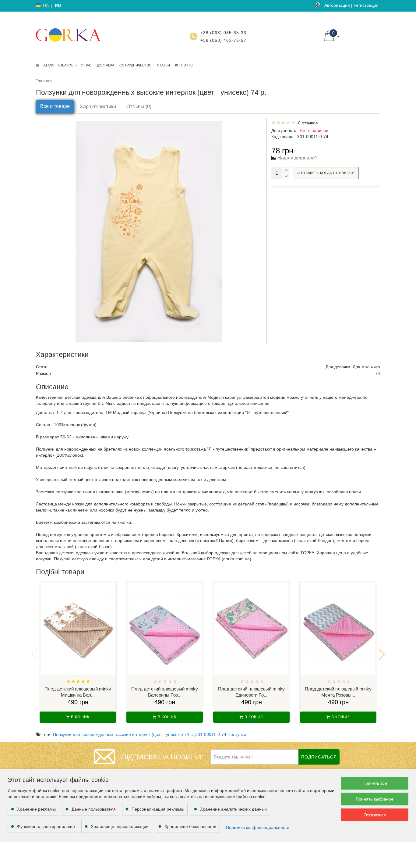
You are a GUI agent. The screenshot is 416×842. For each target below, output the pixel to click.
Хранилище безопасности (190, 826)
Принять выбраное (374, 799)
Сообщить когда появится (326, 173)
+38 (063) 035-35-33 (223, 32)
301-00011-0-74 (210, 734)
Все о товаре (55, 106)
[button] (382, 654)
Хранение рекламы (36, 809)
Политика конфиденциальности (257, 827)
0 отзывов (307, 122)
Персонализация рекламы (158, 809)
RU (58, 5)
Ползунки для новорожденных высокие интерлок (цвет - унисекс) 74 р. (123, 734)
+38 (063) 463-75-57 (223, 40)
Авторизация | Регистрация (351, 5)
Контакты (184, 65)
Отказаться (375, 814)
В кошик (80, 717)
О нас (86, 65)
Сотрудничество (135, 65)
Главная (43, 80)
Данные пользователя (94, 809)
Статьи (163, 65)
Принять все (374, 783)
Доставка (105, 65)
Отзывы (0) (138, 106)
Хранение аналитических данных (233, 809)
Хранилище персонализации (120, 826)
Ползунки (236, 734)
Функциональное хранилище (46, 826)
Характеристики (98, 106)
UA (46, 5)
